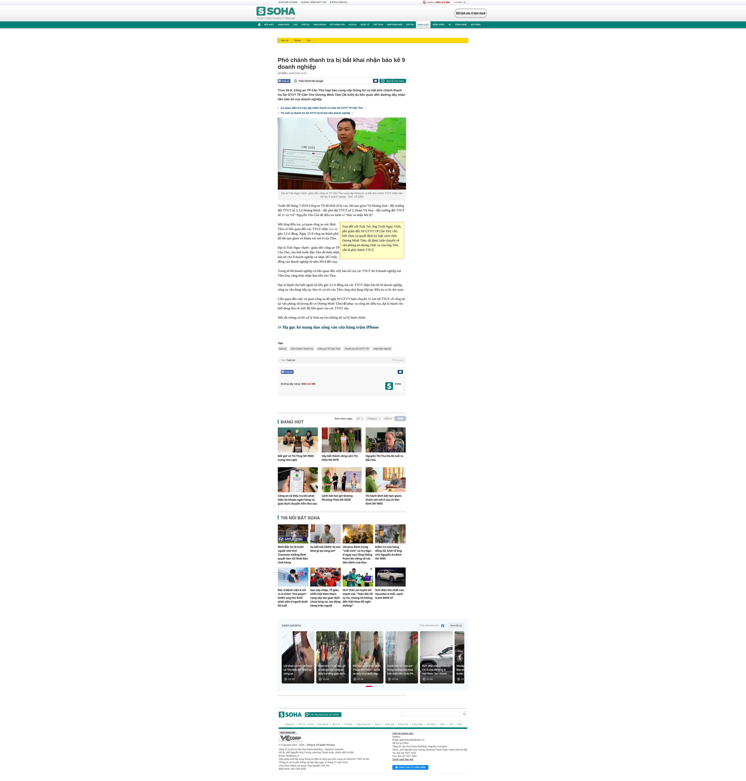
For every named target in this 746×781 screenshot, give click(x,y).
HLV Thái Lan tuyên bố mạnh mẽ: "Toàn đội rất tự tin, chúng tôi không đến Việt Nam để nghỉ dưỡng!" (358, 597)
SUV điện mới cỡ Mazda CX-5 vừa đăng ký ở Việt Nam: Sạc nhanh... (436, 669)
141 (309, 40)
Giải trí (410, 25)
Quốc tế (364, 25)
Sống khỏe (438, 25)
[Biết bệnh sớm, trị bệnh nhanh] (470, 13)
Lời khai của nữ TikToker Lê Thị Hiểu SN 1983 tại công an (298, 669)
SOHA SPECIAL (340, 2)
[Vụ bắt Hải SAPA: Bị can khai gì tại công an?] (325, 533)
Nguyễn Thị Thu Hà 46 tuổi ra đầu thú (384, 458)
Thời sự (305, 25)
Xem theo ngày (343, 418)
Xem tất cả (456, 625)
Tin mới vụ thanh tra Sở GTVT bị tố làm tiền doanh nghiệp (316, 113)
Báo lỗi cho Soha (395, 81)
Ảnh (451, 724)
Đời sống (476, 25)
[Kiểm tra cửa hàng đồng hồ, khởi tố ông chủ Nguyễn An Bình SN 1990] (390, 533)
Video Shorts (291, 625)
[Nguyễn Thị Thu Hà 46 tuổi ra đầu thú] (386, 439)
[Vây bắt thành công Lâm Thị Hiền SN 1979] (342, 439)
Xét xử (284, 40)
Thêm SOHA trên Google (310, 81)
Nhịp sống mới (394, 25)
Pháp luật (423, 25)
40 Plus (353, 25)
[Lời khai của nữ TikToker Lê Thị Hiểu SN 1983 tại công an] (298, 657)
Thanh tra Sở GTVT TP (357, 348)
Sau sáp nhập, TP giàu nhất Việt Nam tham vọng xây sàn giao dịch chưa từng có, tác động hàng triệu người (325, 597)
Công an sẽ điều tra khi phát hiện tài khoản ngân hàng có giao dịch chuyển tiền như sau (297, 499)
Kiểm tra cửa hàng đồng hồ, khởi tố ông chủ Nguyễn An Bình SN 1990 (388, 552)
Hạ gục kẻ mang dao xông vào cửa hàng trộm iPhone (331, 327)
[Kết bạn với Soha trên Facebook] (389, 386)
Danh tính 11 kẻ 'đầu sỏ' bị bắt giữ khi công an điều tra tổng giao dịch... (332, 669)
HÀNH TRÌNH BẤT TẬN (314, 2)
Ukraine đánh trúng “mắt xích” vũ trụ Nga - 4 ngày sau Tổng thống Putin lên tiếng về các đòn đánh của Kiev (358, 554)
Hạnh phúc (283, 25)
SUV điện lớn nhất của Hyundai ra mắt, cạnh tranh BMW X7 (389, 594)
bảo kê (333, 229)
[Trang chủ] (276, 13)
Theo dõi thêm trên (429, 625)
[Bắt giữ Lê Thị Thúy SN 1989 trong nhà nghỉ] (298, 439)
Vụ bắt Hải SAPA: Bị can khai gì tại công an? (325, 549)
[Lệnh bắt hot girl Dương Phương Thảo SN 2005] (342, 479)
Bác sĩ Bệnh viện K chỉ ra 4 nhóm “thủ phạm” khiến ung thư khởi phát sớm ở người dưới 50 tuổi (293, 597)
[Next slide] (460, 659)
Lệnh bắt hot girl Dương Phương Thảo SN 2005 (337, 497)
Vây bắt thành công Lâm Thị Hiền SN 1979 (340, 458)
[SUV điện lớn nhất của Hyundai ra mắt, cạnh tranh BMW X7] (390, 577)
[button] (369, 686)
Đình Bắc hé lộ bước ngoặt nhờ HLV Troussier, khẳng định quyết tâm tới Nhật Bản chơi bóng (293, 554)
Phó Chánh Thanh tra (302, 348)
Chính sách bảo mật (402, 759)
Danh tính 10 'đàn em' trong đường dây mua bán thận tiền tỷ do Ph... (401, 669)
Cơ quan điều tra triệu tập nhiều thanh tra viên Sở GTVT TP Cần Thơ (322, 107)
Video (442, 724)
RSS (459, 724)
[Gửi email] (375, 81)
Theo (342, 360)
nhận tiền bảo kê (382, 348)
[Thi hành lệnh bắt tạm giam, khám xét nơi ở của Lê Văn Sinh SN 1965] (386, 479)
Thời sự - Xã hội (306, 724)
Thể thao (378, 25)
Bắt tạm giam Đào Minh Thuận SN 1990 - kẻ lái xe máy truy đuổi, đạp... (366, 669)
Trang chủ (289, 724)
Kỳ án (297, 40)
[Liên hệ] (400, 372)
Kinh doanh (320, 25)
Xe (449, 25)
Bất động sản (337, 25)
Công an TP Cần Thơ (329, 348)
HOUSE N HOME (289, 2)
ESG (295, 25)
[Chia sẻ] (284, 81)
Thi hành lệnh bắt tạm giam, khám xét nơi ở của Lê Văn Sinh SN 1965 (384, 499)
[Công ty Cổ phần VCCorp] (326, 736)
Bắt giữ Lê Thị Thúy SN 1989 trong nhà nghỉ (296, 458)
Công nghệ (461, 25)
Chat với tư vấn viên (412, 767)
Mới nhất (269, 25)
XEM (400, 418)
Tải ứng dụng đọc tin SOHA (324, 714)
